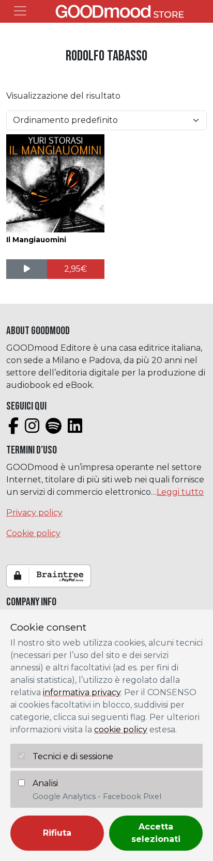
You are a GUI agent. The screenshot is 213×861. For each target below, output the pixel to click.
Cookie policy (33, 533)
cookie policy (120, 729)
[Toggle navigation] (20, 11)
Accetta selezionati (155, 833)
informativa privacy (81, 692)
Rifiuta (57, 833)
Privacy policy (34, 513)
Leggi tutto (180, 492)
